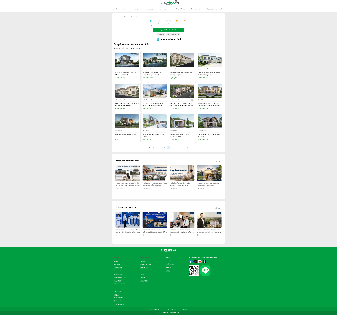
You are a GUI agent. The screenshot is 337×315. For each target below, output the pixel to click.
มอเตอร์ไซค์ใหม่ (118, 268)
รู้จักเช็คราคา (169, 267)
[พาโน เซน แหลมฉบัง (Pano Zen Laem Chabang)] (155, 122)
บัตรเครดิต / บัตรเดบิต (145, 264)
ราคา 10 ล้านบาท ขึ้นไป (173, 34)
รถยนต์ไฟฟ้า (117, 264)
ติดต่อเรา (168, 271)
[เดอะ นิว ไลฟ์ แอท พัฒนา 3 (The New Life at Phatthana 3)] (127, 60)
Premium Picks (196, 9)
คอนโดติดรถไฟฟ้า (118, 298)
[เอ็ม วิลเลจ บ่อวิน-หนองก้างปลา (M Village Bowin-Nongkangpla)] (155, 91)
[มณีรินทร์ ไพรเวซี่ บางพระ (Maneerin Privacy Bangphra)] (182, 60)
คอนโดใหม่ (116, 294)
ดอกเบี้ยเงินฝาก (144, 268)
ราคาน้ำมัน (142, 277)
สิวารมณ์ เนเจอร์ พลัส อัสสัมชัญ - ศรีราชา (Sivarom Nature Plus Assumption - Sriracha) (210, 104)
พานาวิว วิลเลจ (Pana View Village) (125, 134)
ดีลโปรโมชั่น (168, 261)
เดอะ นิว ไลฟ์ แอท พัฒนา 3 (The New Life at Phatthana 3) (126, 74)
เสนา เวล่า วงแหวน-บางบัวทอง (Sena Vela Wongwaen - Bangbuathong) (181, 104)
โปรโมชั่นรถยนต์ (118, 281)
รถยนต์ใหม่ (117, 261)
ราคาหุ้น (142, 274)
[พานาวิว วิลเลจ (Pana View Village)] (127, 122)
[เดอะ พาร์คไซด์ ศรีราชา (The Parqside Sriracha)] (210, 122)
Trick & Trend (180, 9)
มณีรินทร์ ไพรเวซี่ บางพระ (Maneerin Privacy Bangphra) (181, 74)
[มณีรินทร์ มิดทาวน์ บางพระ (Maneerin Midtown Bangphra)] (210, 60)
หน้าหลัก (115, 9)
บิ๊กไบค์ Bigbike (118, 271)
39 (164, 148)
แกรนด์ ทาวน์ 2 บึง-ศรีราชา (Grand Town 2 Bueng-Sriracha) (153, 74)
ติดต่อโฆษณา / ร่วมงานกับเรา (215, 9)
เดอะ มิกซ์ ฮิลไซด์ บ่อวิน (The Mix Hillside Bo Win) (179, 135)
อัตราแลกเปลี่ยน (144, 281)
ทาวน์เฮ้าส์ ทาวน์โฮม (119, 304)
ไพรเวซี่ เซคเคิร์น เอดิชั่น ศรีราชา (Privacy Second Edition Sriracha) (127, 104)
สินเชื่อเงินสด (143, 261)
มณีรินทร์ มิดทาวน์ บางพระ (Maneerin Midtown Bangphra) (209, 74)
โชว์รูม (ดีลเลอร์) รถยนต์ (120, 277)
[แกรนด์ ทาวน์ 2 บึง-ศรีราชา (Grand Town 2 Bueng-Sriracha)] (155, 60)
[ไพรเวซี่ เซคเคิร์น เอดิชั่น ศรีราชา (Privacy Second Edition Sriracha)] (127, 91)
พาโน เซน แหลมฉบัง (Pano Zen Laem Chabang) (154, 135)
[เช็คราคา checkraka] (168, 3)
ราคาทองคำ (143, 271)
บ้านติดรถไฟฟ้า (118, 301)
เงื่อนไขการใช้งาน (170, 264)
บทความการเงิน (118, 274)
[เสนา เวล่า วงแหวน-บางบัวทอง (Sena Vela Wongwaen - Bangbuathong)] (182, 91)
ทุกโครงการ (161, 34)
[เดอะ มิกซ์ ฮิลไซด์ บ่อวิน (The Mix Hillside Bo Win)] (182, 122)
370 (180, 148)
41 (172, 148)
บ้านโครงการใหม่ (118, 291)
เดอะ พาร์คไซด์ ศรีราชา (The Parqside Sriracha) (209, 135)
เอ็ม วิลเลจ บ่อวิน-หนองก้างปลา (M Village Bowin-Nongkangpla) (153, 104)
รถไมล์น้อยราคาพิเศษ (119, 284)
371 (184, 148)
